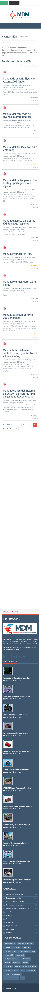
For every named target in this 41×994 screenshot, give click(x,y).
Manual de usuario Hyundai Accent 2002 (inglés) (19, 80)
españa (17, 966)
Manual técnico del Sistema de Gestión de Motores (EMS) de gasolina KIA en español (19, 393)
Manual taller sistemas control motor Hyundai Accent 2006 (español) (20, 353)
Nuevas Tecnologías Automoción (17, 909)
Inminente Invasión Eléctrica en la (15, 715)
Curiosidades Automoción (15, 902)
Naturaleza (10, 929)
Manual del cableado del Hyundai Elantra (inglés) (17, 115)
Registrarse (14, 3)
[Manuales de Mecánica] (20, 15)
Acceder (4, 3)
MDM (22, 970)
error (22, 978)
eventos (7, 963)
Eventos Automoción (13, 898)
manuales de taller (11, 951)
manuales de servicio (27, 951)
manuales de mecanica (25, 944)
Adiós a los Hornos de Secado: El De (16, 697)
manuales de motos (11, 970)
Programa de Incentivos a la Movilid (16, 843)
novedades (31, 970)
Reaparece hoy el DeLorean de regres (17, 880)
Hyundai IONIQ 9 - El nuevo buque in (16, 825)
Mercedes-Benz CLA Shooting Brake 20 (17, 806)
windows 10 (9, 955)
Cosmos (9, 915)
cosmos (17, 947)
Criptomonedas (11, 926)
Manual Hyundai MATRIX (17, 254)
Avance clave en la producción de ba (16, 861)
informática (8, 947)
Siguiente (10, 428)
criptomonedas (10, 944)
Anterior (10, 425)
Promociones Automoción (15, 905)
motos (7, 974)
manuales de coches (29, 966)
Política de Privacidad (10, 988)
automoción (26, 959)
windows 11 (20, 955)
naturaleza (26, 947)
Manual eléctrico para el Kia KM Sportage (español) (19, 222)
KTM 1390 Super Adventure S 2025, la (17, 788)
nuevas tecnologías (11, 978)
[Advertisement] (20, 521)
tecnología (16, 963)
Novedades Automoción (14, 895)
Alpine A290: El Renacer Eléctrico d (16, 770)
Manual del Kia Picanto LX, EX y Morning (20, 149)
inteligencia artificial (12, 959)
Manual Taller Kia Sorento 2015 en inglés (18, 316)
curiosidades (16, 974)
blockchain (8, 966)
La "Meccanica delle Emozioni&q (15, 733)
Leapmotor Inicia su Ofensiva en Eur (16, 678)
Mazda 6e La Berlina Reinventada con (17, 752)
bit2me (25, 963)
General (9, 933)
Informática (10, 919)
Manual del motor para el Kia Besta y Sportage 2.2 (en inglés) (20, 183)
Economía (9, 922)
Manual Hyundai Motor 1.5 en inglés (20, 283)
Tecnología (10, 912)
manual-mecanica (18, 85)
